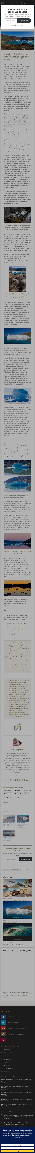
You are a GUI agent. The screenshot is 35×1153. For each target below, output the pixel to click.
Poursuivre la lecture (17, 25)
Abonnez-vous (24, 20)
